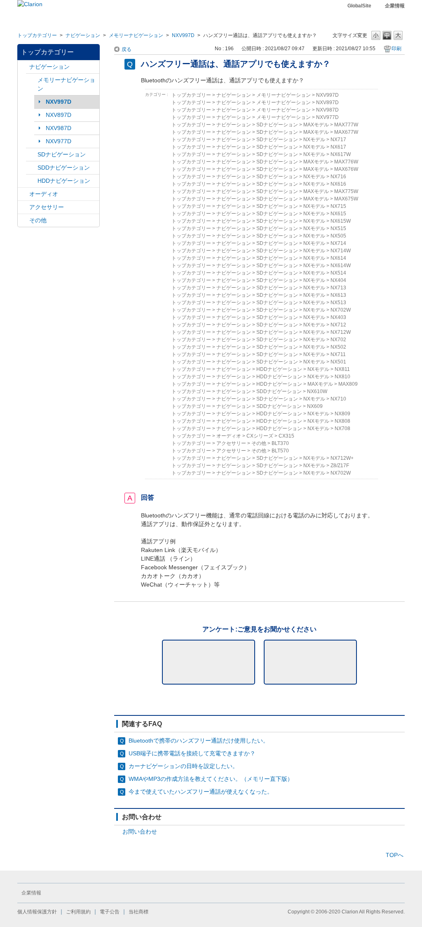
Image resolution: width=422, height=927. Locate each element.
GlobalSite (359, 6)
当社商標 (138, 912)
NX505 (338, 236)
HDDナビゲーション (64, 180)
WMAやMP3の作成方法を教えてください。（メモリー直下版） (211, 779)
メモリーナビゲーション (136, 35)
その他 (38, 220)
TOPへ (394, 855)
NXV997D (183, 35)
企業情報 (395, 6)
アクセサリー (46, 207)
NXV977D (58, 141)
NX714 (338, 243)
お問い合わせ (139, 831)
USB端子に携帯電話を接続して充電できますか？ (192, 753)
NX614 (338, 258)
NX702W (341, 310)
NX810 (342, 377)
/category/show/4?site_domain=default (23, 194)
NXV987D (58, 128)
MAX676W (346, 169)
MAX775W (346, 191)
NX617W (341, 154)
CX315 (286, 436)
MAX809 (348, 384)
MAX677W (346, 132)
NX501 (338, 362)
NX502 (338, 347)
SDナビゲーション (62, 154)
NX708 (342, 428)
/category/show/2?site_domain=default (23, 67)
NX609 (315, 406)
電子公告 (110, 912)
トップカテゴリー (37, 35)
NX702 (338, 339)
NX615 (338, 214)
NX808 (342, 421)
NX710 (338, 399)
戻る (126, 49)
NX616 (338, 184)
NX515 (338, 228)
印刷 (396, 48)
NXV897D (58, 115)
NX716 (338, 176)
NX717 (338, 139)
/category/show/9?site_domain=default (31, 167)
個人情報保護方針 (37, 912)
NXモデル (314, 139)
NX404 (338, 280)
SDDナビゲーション (64, 167)
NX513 (338, 302)
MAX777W (346, 125)
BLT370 (280, 443)
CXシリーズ (259, 436)
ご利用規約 (78, 912)
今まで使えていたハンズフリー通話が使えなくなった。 (201, 791)
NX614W (341, 265)
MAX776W (346, 162)
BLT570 (280, 451)
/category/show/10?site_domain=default (23, 207)
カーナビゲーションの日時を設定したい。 (183, 766)
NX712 (338, 325)
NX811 (342, 369)
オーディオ (43, 194)
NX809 (342, 414)
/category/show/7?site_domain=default (31, 80)
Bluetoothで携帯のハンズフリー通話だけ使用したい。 (199, 740)
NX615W (341, 221)
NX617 (338, 147)
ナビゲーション (83, 35)
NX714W (341, 251)
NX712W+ (342, 458)
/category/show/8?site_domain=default (31, 181)
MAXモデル (316, 125)
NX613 (338, 295)
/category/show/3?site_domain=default (31, 154)
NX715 (338, 206)
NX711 (338, 354)
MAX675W (346, 199)
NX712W (341, 332)
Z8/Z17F (340, 465)
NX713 (338, 288)
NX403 (338, 317)
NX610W (317, 391)
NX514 (338, 273)
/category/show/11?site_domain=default (23, 220)
